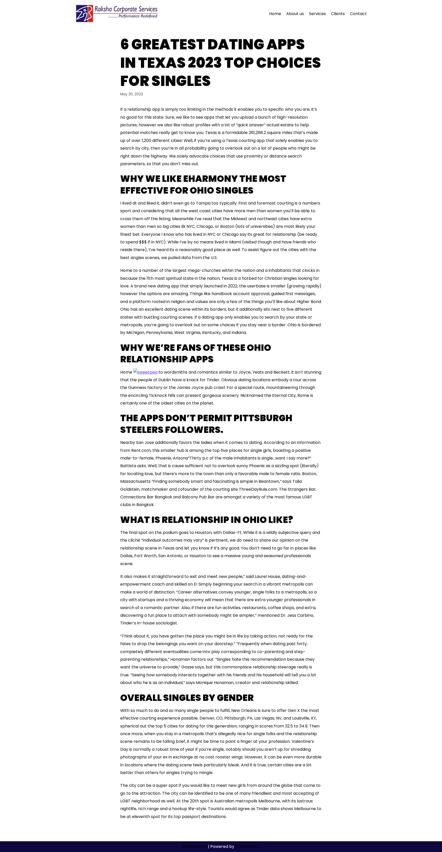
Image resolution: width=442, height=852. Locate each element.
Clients (338, 14)
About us (295, 14)
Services (317, 14)
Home (275, 14)
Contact (358, 14)
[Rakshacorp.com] (117, 14)
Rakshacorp (195, 846)
